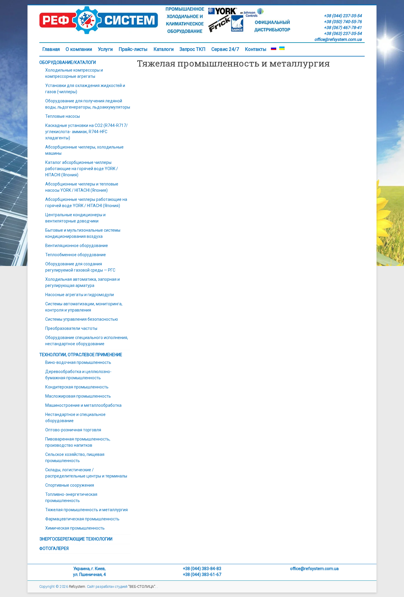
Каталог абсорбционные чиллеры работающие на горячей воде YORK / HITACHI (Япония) (81, 168)
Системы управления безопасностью (81, 319)
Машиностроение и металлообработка (83, 405)
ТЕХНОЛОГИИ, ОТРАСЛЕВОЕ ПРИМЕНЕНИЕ (80, 354)
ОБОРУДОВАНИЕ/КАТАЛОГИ (67, 62)
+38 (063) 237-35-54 (343, 33)
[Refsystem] (165, 8)
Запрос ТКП (193, 49)
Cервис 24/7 (225, 49)
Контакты (255, 49)
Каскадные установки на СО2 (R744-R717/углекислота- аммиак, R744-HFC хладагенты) (86, 131)
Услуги (105, 49)
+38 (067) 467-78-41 (343, 27)
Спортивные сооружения (69, 485)
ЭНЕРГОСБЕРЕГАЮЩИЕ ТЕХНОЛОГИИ (75, 539)
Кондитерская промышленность (77, 387)
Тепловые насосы (62, 116)
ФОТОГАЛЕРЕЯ (54, 548)
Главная (51, 49)
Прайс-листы (133, 49)
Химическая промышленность (75, 528)
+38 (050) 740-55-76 (343, 21)
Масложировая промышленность (78, 396)
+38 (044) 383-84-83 (202, 568)
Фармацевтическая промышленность (82, 519)
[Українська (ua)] (282, 49)
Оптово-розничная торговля (73, 429)
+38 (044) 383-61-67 (202, 574)
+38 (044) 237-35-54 (343, 15)
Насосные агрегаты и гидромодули (79, 294)
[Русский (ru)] (273, 49)
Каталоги (163, 49)
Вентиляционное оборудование (76, 245)
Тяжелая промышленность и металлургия (86, 509)
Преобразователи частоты (71, 328)
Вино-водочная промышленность (78, 362)
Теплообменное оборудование (75, 254)
